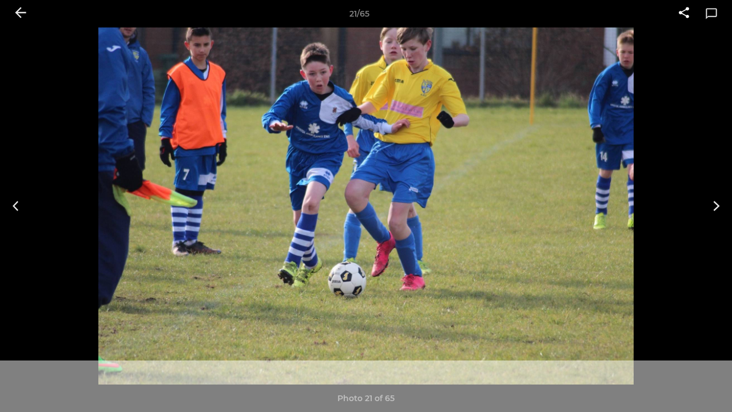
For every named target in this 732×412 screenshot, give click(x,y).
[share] (684, 14)
